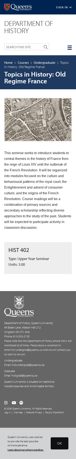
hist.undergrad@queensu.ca (27, 350)
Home (8, 62)
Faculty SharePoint (54, 412)
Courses (23, 62)
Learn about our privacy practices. (26, 449)
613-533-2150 (21, 336)
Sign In (62, 7)
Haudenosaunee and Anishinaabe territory (29, 386)
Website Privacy (34, 412)
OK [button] (59, 443)
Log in (7, 412)
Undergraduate (44, 62)
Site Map (18, 412)
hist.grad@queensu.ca (24, 375)
